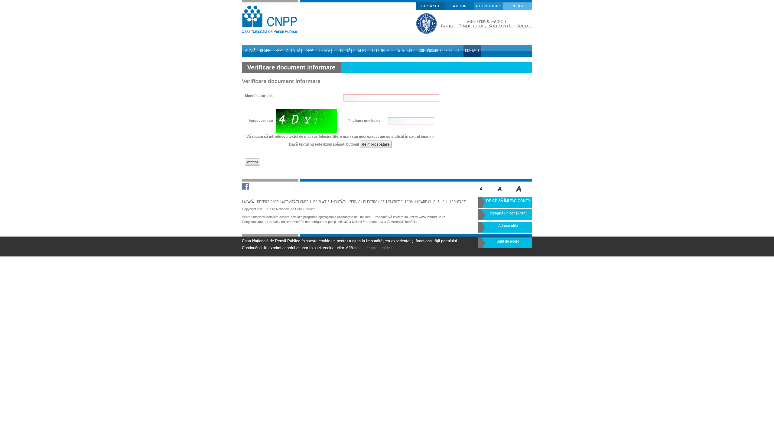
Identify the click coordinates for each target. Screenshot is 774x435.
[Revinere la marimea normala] (481, 193)
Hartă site (430, 6)
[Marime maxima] (519, 193)
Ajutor (460, 6)
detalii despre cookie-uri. (375, 248)
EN (521, 6)
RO (515, 6)
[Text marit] (500, 193)
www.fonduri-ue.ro (432, 217)
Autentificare (489, 6)
